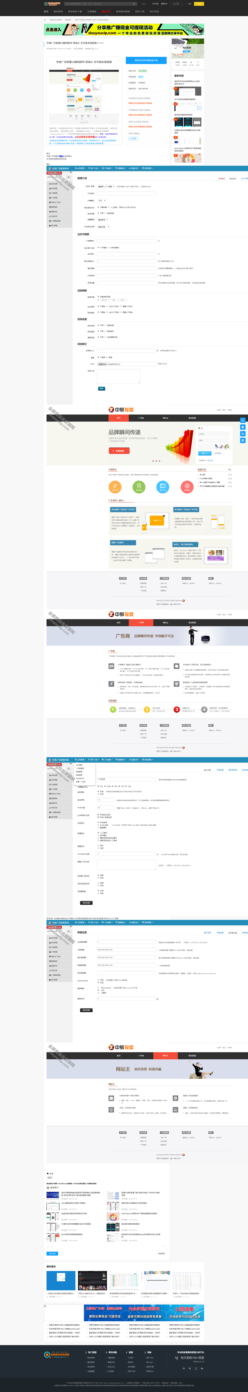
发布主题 (52, 1254)
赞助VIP (164, 4)
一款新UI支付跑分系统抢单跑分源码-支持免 (65, 1294)
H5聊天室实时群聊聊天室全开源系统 (76, 1224)
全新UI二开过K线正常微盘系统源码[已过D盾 (192, 1294)
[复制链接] (100, 43)
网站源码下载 (75, 11)
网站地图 (174, 1383)
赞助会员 (111, 1362)
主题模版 (91, 1371)
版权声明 (150, 1367)
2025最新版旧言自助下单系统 (73, 1203)
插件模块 (91, 1362)
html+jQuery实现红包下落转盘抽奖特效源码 (139, 1214)
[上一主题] (95, 49)
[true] (134, 4)
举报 (164, 1246)
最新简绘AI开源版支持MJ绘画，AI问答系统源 (67, 1333)
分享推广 (111, 1371)
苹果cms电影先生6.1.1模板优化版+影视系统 (97, 1294)
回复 (51, 1247)
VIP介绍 (155, 4)
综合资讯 (154, 11)
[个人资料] (177, 49)
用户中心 (150, 1358)
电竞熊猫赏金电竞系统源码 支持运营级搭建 (128, 1294)
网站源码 (68, 20)
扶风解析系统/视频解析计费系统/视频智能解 (160, 1294)
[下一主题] (98, 49)
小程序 (130, 1358)
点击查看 (133, 138)
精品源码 (58, 11)
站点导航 (176, 4)
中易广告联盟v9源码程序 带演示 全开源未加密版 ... (92, 20)
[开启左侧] (44, 44)
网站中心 (106, 11)
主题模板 (92, 11)
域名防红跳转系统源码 (183, 115)
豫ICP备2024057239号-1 (152, 1383)
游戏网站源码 (123, 11)
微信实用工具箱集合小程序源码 (134, 1203)
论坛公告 (111, 1367)
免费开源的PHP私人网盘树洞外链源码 (64, 1325)
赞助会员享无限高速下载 (146, 60)
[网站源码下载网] (52, 5)
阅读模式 (88, 49)
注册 (199, 4)
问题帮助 (111, 1358)
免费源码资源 (78, 1383)
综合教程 (131, 1367)
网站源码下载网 (45, 20)
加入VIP (149, 1362)
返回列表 (162, 1254)
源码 (50, 1178)
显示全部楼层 (78, 49)
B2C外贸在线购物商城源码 (185, 99)
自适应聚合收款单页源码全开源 (74, 1214)
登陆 (189, 4)
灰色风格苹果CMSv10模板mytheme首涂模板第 (68, 1329)
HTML (180, 1383)
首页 (46, 11)
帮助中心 (150, 1371)
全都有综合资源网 (55, 20)
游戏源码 (91, 1367)
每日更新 (50, 49)
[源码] (93, 49)
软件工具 (140, 11)
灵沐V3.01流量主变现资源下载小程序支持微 (66, 1337)
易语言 (130, 1362)
